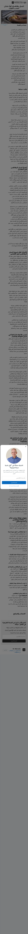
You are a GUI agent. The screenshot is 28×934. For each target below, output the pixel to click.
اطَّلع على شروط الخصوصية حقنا (14, 486)
